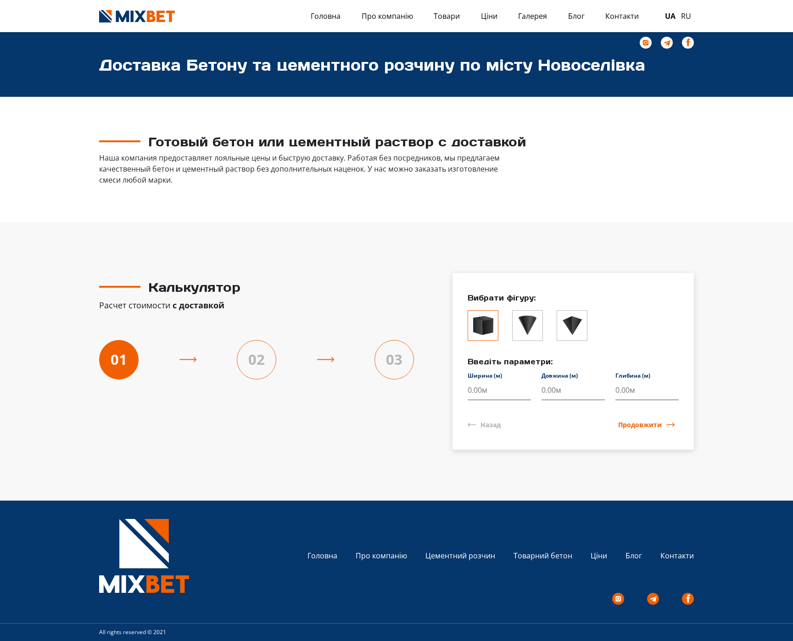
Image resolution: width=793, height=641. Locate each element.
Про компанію (387, 16)
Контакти (622, 16)
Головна (326, 16)
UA (670, 16)
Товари (447, 16)
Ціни (489, 16)
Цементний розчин (460, 556)
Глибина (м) (632, 375)
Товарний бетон (543, 556)
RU (686, 16)
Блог (576, 16)
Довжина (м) (560, 375)
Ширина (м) (485, 375)
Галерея (532, 16)
